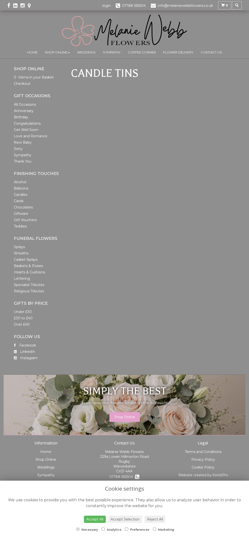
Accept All (94, 519)
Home (32, 52)
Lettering (22, 278)
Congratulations (27, 123)
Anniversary (24, 111)
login (106, 5)
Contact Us (211, 52)
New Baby (23, 142)
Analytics (113, 529)
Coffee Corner (142, 52)
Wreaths (21, 253)
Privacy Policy (203, 459)
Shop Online (56, 52)
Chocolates (23, 207)
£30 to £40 (23, 318)
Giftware (21, 213)
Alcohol (20, 182)
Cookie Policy (203, 467)
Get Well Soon (26, 130)
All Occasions (25, 104)
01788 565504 (122, 477)
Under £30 (23, 312)
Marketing (165, 529)
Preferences (139, 529)
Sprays (19, 247)
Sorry (18, 149)
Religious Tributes (29, 291)
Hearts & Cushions (29, 272)
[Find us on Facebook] (10, 5)
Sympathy (112, 52)
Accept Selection (125, 519)
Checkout (22, 83)
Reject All (155, 519)
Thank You (22, 161)
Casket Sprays (25, 259)
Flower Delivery (178, 52)
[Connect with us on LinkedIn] (16, 5)
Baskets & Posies (28, 266)
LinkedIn (27, 351)
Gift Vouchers (25, 220)
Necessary (89, 529)
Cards (18, 201)
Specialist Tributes (29, 285)
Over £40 (22, 324)
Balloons (21, 188)
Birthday (21, 117)
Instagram (28, 358)
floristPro (220, 475)
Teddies (20, 226)
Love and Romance (30, 136)
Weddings (86, 52)
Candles (20, 194)
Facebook (27, 345)
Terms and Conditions (203, 452)
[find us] (31, 5)
